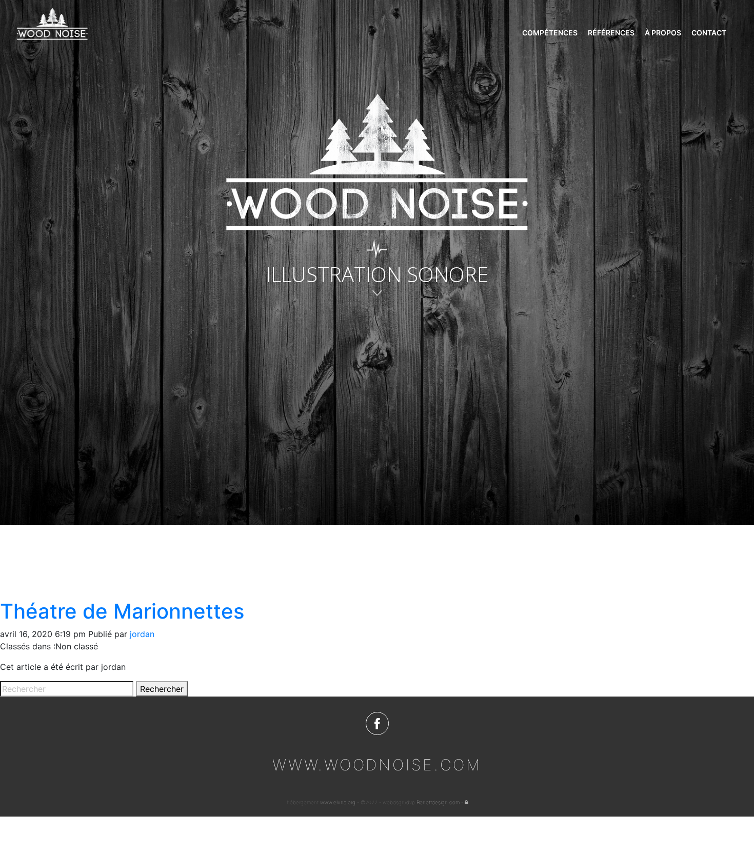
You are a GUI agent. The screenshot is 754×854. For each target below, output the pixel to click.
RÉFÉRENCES (611, 32)
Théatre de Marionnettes (122, 611)
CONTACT (708, 32)
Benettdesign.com (438, 802)
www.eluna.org (337, 802)
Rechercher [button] (162, 689)
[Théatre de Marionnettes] (128, 561)
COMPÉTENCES (550, 32)
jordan (142, 634)
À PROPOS (663, 32)
